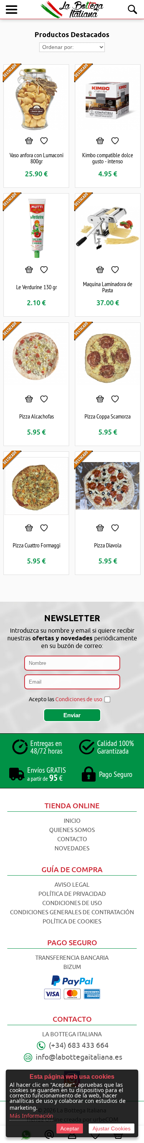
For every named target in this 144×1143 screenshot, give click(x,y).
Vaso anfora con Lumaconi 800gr (36, 158)
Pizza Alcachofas (36, 416)
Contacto (72, 839)
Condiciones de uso (78, 699)
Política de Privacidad (72, 894)
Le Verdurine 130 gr (36, 287)
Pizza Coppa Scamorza (107, 416)
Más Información (31, 1115)
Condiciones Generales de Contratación (72, 912)
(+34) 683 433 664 (79, 1045)
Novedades (72, 848)
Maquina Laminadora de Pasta (107, 287)
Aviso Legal (72, 885)
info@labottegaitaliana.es (79, 1057)
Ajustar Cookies (112, 1128)
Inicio (72, 821)
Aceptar (69, 1128)
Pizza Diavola (107, 545)
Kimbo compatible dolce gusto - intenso (107, 158)
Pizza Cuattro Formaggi (36, 545)
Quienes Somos (72, 830)
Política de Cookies (72, 921)
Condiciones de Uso (72, 903)
